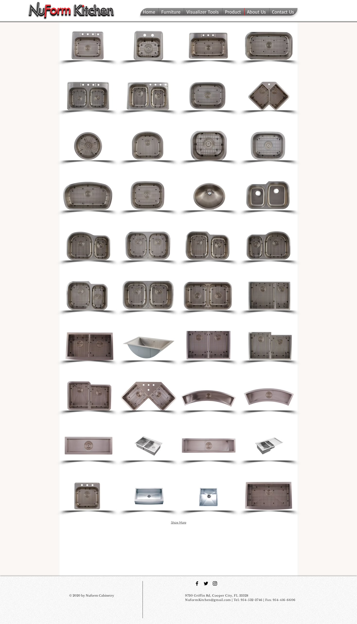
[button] (233, 12)
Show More (178, 522)
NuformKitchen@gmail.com (208, 600)
